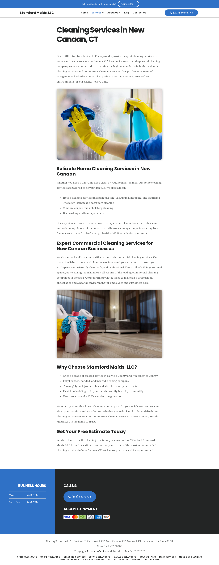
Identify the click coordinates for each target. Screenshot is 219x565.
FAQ (126, 12)
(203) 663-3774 (183, 12)
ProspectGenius (97, 551)
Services (96, 12)
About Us (112, 12)
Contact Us (139, 12)
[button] (97, 13)
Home (84, 12)
